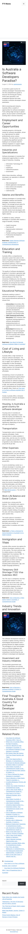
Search (4, 880)
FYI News (6, 4)
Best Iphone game (10, 490)
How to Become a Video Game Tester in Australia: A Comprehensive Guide (13, 599)
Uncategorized (8, 861)
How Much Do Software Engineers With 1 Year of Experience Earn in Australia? (13, 870)
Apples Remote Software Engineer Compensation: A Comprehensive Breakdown (13, 242)
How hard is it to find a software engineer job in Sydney (13, 390)
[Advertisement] (14, 22)
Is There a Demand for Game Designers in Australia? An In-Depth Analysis (13, 533)
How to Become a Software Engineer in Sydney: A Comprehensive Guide (11, 689)
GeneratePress (14, 931)
